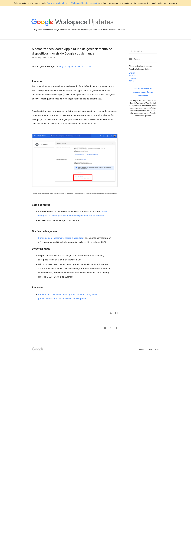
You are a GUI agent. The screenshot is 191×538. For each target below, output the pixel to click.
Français (132, 78)
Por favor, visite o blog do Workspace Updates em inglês (73, 3)
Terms (156, 349)
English (132, 73)
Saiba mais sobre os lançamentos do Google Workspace (143, 92)
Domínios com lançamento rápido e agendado (60, 238)
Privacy (149, 349)
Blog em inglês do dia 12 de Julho (75, 66)
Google (141, 349)
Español (132, 75)
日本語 (131, 81)
